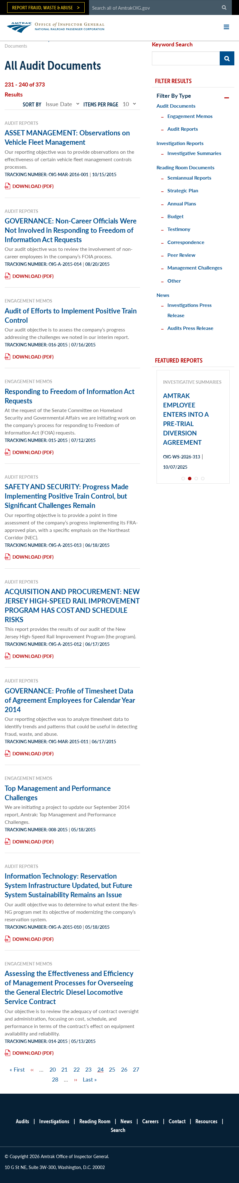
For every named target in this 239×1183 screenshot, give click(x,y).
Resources (206, 1121)
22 (76, 1069)
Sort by (32, 104)
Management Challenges (194, 267)
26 (124, 1069)
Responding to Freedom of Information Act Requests (69, 396)
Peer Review (181, 254)
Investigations (54, 1121)
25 (112, 1069)
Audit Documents (176, 105)
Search (118, 1130)
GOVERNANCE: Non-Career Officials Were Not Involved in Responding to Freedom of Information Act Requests (71, 230)
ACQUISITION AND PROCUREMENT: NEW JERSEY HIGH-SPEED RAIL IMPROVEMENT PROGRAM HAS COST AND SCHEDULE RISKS (72, 605)
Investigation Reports (180, 143)
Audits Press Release (190, 327)
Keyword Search (172, 44)
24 (100, 1069)
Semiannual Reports (189, 177)
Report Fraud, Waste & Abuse (42, 7)
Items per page (100, 104)
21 (64, 1069)
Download (26, 186)
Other (174, 280)
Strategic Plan (182, 190)
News (163, 294)
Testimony (178, 228)
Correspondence (185, 242)
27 (136, 1069)
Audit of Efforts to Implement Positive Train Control (71, 315)
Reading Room (94, 1121)
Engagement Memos (190, 116)
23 (88, 1069)
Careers (150, 1121)
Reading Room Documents (185, 167)
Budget (175, 216)
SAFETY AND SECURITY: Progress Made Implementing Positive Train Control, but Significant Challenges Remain (67, 495)
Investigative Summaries (194, 153)
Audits (22, 1121)
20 (52, 1069)
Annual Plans (181, 203)
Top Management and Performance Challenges (58, 792)
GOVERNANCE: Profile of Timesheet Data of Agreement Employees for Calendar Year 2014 (70, 700)
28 (55, 1079)
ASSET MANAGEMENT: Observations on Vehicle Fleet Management (67, 137)
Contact (177, 1121)
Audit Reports (182, 128)
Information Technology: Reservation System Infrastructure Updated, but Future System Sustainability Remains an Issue (68, 885)
